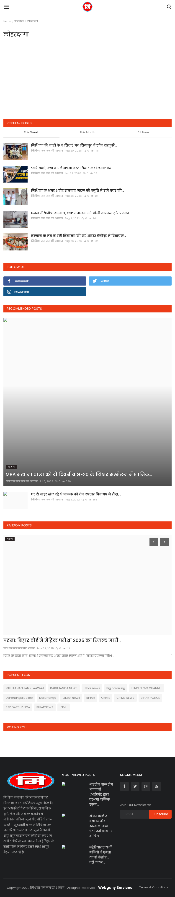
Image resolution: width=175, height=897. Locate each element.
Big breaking (115, 688)
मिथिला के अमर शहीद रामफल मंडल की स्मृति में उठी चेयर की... (77, 190)
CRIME (105, 698)
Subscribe (160, 814)
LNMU (63, 707)
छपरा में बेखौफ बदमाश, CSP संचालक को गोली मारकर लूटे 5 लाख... (81, 213)
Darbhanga (47, 698)
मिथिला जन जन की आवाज (47, 150)
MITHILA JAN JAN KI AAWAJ (25, 688)
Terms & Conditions (153, 887)
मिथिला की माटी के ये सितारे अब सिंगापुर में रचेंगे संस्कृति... (74, 145)
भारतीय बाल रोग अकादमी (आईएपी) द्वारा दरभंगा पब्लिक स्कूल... (101, 794)
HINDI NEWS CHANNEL (146, 688)
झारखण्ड (18, 21)
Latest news (71, 698)
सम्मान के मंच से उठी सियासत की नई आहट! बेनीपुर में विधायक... (78, 235)
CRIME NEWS (125, 698)
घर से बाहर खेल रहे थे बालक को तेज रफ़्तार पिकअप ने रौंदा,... (76, 494)
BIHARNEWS (44, 707)
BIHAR (90, 698)
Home (7, 21)
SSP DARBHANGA (18, 707)
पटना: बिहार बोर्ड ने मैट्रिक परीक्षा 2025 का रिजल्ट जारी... (62, 640)
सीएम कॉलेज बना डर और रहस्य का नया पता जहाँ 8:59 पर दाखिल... (101, 826)
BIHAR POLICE (150, 698)
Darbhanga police (19, 698)
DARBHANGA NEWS (63, 688)
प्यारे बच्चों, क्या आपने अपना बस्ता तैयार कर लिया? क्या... (73, 168)
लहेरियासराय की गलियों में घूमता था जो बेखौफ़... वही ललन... (100, 855)
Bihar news (92, 688)
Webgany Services (115, 887)
